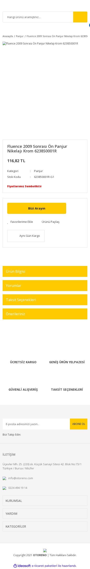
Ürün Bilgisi (15, 271)
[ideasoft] (22, 566)
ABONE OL (78, 424)
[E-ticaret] (44, 566)
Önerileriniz (15, 314)
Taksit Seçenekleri (21, 299)
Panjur (38, 171)
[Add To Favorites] (20, 222)
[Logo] (45, 6)
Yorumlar (13, 285)
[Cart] (85, 28)
